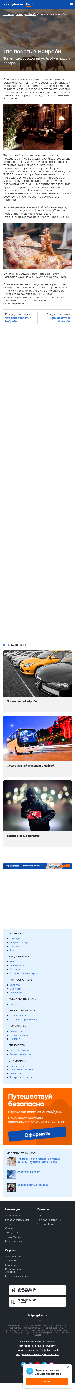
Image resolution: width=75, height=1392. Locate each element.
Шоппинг (15, 1039)
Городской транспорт (22, 1070)
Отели (9, 1228)
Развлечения (17, 1031)
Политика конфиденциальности (37, 1346)
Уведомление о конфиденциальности (37, 1354)
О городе (15, 938)
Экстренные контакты (22, 1077)
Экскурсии (16, 989)
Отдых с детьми (19, 1035)
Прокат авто (17, 1066)
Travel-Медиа (13, 1237)
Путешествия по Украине (14, 1270)
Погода (14, 1004)
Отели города (18, 1016)
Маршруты (16, 992)
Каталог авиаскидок (17, 1220)
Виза (12, 962)
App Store (11, 1261)
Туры (8, 1224)
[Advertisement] (37, 485)
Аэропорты (16, 969)
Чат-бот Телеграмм (49, 1220)
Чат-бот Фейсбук (48, 1224)
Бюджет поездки (19, 942)
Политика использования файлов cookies (37, 1350)
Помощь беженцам (16, 1276)
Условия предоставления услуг (37, 1341)
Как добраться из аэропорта (26, 973)
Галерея (14, 946)
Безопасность (18, 1073)
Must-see (15, 985)
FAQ (40, 1215)
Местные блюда (19, 1050)
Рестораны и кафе (20, 1054)
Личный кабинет (15, 1256)
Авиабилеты (17, 965)
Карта (13, 950)
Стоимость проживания (23, 1019)
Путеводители (13, 1241)
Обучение (11, 1265)
